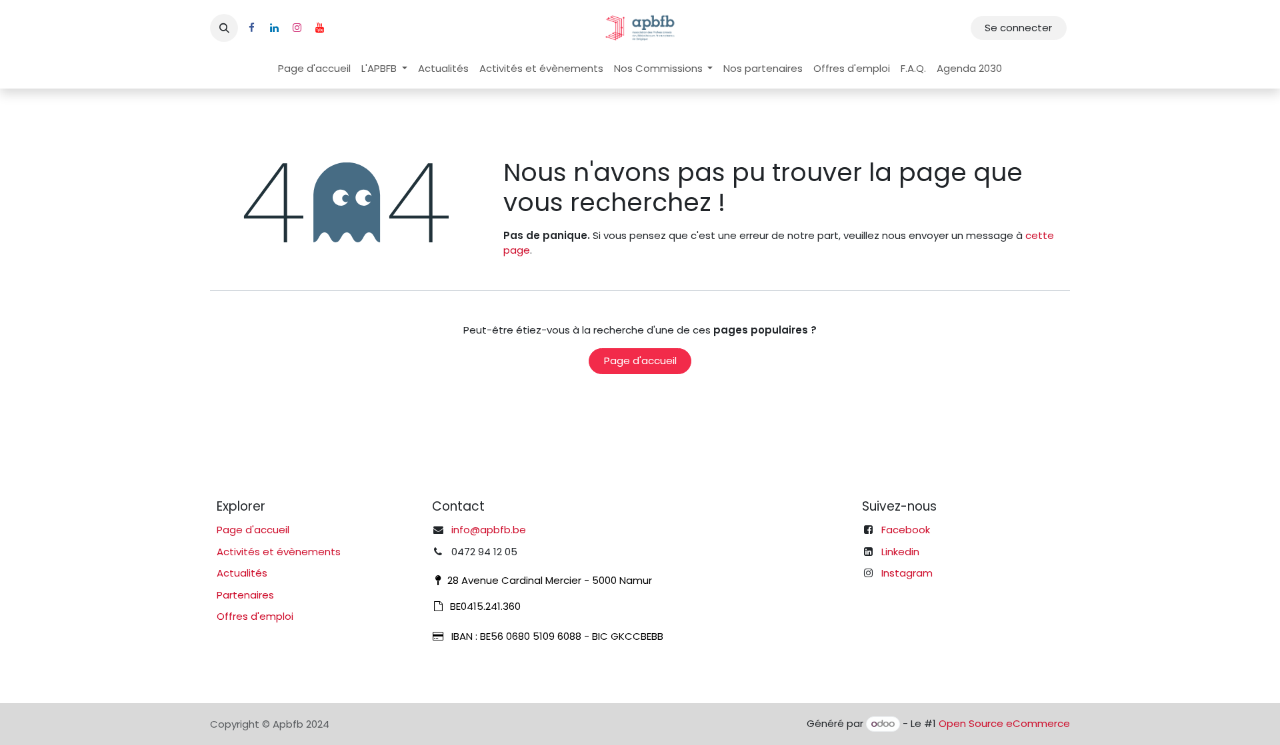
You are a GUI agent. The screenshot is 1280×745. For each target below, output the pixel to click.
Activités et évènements (279, 552)
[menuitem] (314, 69)
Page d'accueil (640, 361)
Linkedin (900, 552)
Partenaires (245, 595)
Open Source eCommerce (1004, 723)
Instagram (907, 573)
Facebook (905, 530)
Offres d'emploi (255, 616)
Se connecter (1018, 28)
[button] (224, 28)
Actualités (242, 573)
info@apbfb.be (488, 530)
